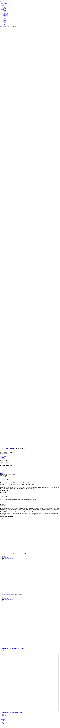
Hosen (8, 26)
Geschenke (5, 11)
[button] (7, 452)
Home (5, 16)
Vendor (3, 457)
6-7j (4, 556)
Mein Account (4, 720)
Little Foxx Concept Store (4, 473)
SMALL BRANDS (6, 448)
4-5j (8, 651)
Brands (5, 10)
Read (3, 19)
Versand (3, 458)
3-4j (7, 651)
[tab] (31, 455)
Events (3, 5)
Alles (5, 20)
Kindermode (6, 12)
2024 (5, 8)
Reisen (5, 24)
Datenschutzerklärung (5, 722)
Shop (3, 9)
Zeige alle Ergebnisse (3, 1)
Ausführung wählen (5, 557)
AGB (3, 723)
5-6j (2, 556)
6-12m (3, 651)
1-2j (2, 597)
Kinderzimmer (6, 15)
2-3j (6, 651)
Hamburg (5, 6)
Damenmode (6, 13)
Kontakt (3, 719)
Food (5, 18)
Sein (4, 21)
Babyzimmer (6, 14)
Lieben (5, 22)
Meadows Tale (8, 717)
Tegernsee (5, 7)
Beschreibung (4, 455)
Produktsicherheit (4, 456)
